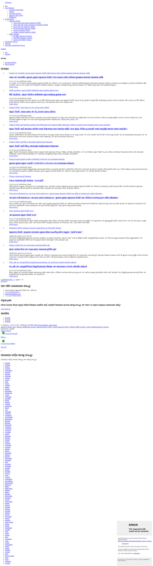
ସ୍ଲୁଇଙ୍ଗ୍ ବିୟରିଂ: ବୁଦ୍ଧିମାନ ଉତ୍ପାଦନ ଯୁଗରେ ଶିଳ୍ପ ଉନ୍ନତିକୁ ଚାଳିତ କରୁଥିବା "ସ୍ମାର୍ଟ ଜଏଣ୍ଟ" (46, 232)
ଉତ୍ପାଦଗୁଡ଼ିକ (9, 19)
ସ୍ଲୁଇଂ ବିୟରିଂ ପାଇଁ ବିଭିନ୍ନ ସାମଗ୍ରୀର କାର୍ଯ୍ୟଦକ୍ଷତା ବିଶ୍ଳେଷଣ (33, 146)
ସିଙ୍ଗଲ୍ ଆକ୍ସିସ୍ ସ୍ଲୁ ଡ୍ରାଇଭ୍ (26, 327)
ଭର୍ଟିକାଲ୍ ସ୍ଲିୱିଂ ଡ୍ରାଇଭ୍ (77, 327)
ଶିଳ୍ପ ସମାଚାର (9, 64)
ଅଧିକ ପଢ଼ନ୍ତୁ (13, 87)
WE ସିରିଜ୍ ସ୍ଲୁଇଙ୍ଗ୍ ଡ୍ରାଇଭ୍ (22, 38)
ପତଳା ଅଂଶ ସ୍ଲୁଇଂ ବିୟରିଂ (21, 30)
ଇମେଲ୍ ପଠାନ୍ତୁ (6, 331)
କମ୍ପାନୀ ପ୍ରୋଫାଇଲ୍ (16, 10)
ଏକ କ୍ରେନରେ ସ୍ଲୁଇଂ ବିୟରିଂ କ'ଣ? (23, 215)
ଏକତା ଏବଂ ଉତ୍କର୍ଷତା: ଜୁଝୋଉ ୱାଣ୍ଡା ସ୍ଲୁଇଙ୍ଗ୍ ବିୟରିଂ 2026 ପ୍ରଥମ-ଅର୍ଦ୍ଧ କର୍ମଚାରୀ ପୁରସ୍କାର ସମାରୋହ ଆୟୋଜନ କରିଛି (56, 77)
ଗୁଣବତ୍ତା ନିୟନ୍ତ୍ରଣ (16, 15)
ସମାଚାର (7, 43)
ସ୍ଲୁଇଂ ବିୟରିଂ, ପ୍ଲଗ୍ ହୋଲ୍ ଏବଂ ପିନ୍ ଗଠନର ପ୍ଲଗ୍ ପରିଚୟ (32, 112)
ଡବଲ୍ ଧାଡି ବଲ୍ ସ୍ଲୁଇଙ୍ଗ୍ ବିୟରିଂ (24, 27)
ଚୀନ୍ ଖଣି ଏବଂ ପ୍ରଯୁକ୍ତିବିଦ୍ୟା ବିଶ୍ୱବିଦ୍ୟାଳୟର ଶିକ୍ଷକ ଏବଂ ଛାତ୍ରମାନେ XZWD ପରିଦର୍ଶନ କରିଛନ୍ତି (48, 266)
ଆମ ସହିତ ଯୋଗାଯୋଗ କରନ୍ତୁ (15, 45)
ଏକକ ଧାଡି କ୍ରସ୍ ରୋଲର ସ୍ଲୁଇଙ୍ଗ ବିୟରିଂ (27, 23)
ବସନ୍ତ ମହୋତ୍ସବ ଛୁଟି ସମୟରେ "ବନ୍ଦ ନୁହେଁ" (26, 180)
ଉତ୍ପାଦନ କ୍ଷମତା (15, 13)
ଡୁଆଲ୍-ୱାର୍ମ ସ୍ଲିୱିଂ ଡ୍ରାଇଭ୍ (22, 40)
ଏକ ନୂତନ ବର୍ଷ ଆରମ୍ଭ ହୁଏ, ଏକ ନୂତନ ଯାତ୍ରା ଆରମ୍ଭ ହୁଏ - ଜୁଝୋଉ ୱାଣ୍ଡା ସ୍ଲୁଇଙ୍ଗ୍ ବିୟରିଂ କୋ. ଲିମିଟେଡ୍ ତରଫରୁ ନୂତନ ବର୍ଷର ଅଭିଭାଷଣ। (63, 198)
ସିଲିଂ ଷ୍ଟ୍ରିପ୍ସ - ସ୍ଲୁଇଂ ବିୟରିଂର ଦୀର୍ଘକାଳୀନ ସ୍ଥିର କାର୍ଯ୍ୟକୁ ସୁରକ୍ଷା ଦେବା (37, 94)
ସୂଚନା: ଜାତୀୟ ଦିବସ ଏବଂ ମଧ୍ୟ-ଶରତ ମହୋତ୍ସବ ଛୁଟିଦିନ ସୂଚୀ (32, 249)
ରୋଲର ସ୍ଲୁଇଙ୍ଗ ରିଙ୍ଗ (61, 327)
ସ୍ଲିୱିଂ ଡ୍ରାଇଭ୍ (14, 34)
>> (14, 280)
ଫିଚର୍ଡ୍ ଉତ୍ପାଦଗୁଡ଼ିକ (41, 325)
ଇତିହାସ (11, 12)
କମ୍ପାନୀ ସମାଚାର (10, 62)
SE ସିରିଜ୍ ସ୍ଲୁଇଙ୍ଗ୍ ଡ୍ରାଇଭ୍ (22, 36)
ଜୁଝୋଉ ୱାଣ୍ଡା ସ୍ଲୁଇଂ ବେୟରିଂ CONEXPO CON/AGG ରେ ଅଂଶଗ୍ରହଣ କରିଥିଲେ (41, 163)
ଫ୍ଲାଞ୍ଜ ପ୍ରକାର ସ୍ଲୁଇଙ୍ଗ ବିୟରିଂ (24, 32)
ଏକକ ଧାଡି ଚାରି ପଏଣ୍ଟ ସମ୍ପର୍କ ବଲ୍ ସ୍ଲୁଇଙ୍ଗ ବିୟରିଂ (30, 25)
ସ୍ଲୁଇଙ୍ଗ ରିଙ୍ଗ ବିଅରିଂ (44, 327)
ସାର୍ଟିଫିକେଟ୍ (13, 17)
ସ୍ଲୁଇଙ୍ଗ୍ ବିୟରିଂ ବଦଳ (8, 327)
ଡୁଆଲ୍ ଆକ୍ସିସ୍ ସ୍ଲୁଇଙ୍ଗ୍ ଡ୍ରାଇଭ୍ (97, 327)
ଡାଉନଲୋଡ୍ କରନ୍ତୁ (11, 42)
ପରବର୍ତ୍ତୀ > (9, 280)
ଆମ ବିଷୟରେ (9, 8)
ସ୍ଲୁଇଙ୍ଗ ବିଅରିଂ (14, 21)
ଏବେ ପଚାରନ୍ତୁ (5, 309)
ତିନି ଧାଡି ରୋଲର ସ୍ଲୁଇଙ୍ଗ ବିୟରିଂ (24, 28)
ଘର (6, 6)
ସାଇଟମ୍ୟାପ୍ (53, 325)
